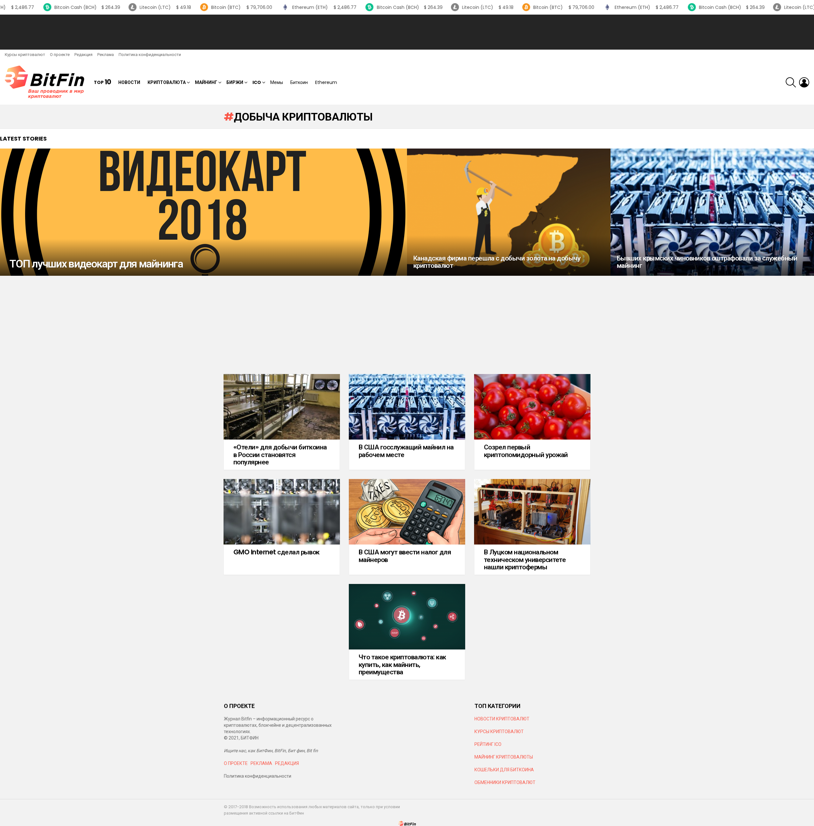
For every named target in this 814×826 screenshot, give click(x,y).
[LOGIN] (804, 82)
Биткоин (299, 82)
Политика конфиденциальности (150, 55)
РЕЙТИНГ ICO (488, 744)
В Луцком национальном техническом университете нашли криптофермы (525, 559)
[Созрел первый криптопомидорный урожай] (532, 407)
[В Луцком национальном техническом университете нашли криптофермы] (532, 512)
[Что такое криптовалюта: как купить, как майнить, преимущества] (407, 616)
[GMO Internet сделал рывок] (282, 512)
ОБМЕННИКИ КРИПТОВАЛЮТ (504, 782)
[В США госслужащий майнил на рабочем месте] (407, 407)
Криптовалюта (167, 82)
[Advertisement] (407, 32)
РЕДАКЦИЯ (287, 763)
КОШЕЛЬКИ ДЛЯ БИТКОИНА (504, 769)
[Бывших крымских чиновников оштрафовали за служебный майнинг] (712, 212)
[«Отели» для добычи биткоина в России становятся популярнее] (282, 407)
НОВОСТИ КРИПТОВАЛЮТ (501, 718)
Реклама (105, 55)
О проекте (60, 55)
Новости (129, 82)
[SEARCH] (791, 82)
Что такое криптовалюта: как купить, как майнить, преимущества (402, 664)
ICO (256, 82)
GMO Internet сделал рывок (276, 552)
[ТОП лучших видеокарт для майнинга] (203, 212)
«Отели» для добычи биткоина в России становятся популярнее (280, 454)
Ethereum (326, 82)
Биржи (234, 82)
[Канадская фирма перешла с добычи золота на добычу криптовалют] (508, 212)
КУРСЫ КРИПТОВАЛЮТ (499, 731)
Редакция (83, 55)
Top (102, 82)
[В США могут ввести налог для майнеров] (407, 512)
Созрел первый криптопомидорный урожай (526, 450)
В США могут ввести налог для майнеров (405, 555)
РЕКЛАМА (261, 763)
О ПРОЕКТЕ (236, 763)
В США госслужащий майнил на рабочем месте (406, 450)
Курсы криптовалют (25, 55)
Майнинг (206, 82)
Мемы (276, 82)
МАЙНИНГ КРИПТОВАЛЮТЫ (503, 757)
